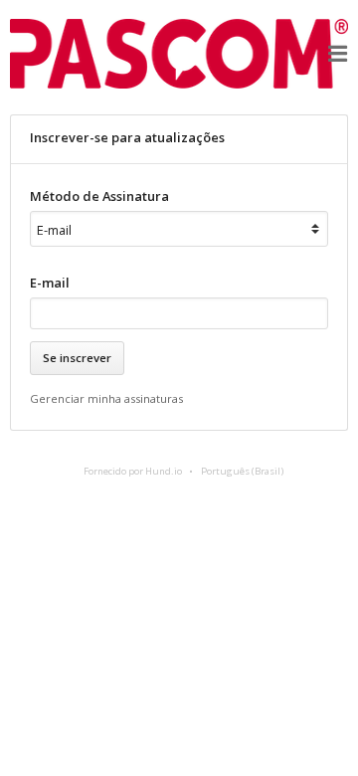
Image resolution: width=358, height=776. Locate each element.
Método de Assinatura (99, 196)
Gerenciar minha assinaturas (106, 398)
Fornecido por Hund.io (133, 471)
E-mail (50, 282)
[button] (338, 54)
